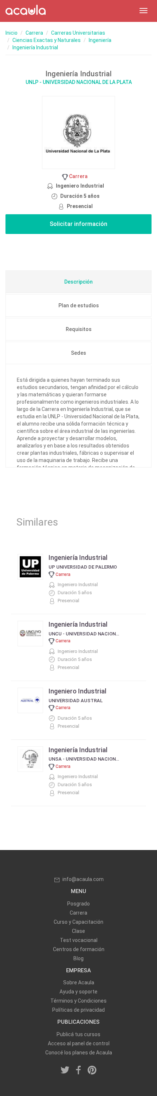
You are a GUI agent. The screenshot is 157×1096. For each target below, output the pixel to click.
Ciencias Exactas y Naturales (46, 40)
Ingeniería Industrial (35, 47)
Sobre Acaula (78, 982)
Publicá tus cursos (78, 1034)
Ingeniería (100, 40)
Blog (78, 958)
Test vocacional (78, 940)
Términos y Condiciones (78, 1001)
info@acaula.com (83, 879)
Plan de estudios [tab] (78, 305)
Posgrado (78, 904)
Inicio (11, 33)
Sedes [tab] (78, 353)
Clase (78, 931)
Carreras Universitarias (78, 33)
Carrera (34, 33)
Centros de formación (78, 949)
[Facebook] (78, 1071)
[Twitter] (65, 1071)
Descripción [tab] (78, 282)
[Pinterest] (92, 1071)
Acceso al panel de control (79, 1043)
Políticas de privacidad (78, 1010)
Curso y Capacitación (78, 922)
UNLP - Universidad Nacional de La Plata (79, 82)
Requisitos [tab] (79, 329)
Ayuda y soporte (78, 992)
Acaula (25, 11)
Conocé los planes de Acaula (78, 1052)
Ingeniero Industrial (77, 691)
